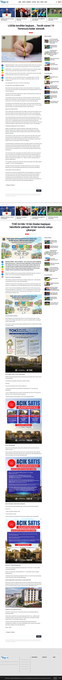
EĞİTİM (23, 2)
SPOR (38, 2)
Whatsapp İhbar (13, 668)
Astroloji (54, 665)
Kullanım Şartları (14, 667)
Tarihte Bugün (45, 666)
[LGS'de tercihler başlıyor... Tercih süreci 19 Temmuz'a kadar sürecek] (21, 48)
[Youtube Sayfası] (7, 663)
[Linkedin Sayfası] (9, 663)
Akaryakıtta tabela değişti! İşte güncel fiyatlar (53, 46)
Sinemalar (44, 667)
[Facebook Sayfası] (1, 663)
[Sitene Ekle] (16, 663)
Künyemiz (25, 667)
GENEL (19, 2)
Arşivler (24, 665)
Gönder (38, 190)
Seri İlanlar (45, 669)
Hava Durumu (45, 659)
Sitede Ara (55, 659)
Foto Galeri (25, 658)
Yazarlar (24, 663)
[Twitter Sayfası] (3, 663)
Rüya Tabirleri (55, 663)
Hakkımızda (3, 667)
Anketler (54, 661)
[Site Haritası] (14, 663)
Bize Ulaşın (25, 669)
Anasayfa (3, 204)
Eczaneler (44, 663)
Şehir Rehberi (45, 670)
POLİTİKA (34, 2)
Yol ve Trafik (45, 661)
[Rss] (12, 663)
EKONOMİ (28, 2)
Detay (56, 677)
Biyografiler (55, 662)
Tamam (55, 678)
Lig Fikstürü (45, 665)
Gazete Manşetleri (46, 671)
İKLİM (46, 2)
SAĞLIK (42, 2)
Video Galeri (25, 660)
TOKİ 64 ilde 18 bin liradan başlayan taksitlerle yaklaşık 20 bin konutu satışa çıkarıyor (54, 53)
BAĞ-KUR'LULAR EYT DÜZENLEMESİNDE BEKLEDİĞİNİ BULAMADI (54, 87)
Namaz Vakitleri (46, 662)
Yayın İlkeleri (3, 668)
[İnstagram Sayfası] (5, 663)
